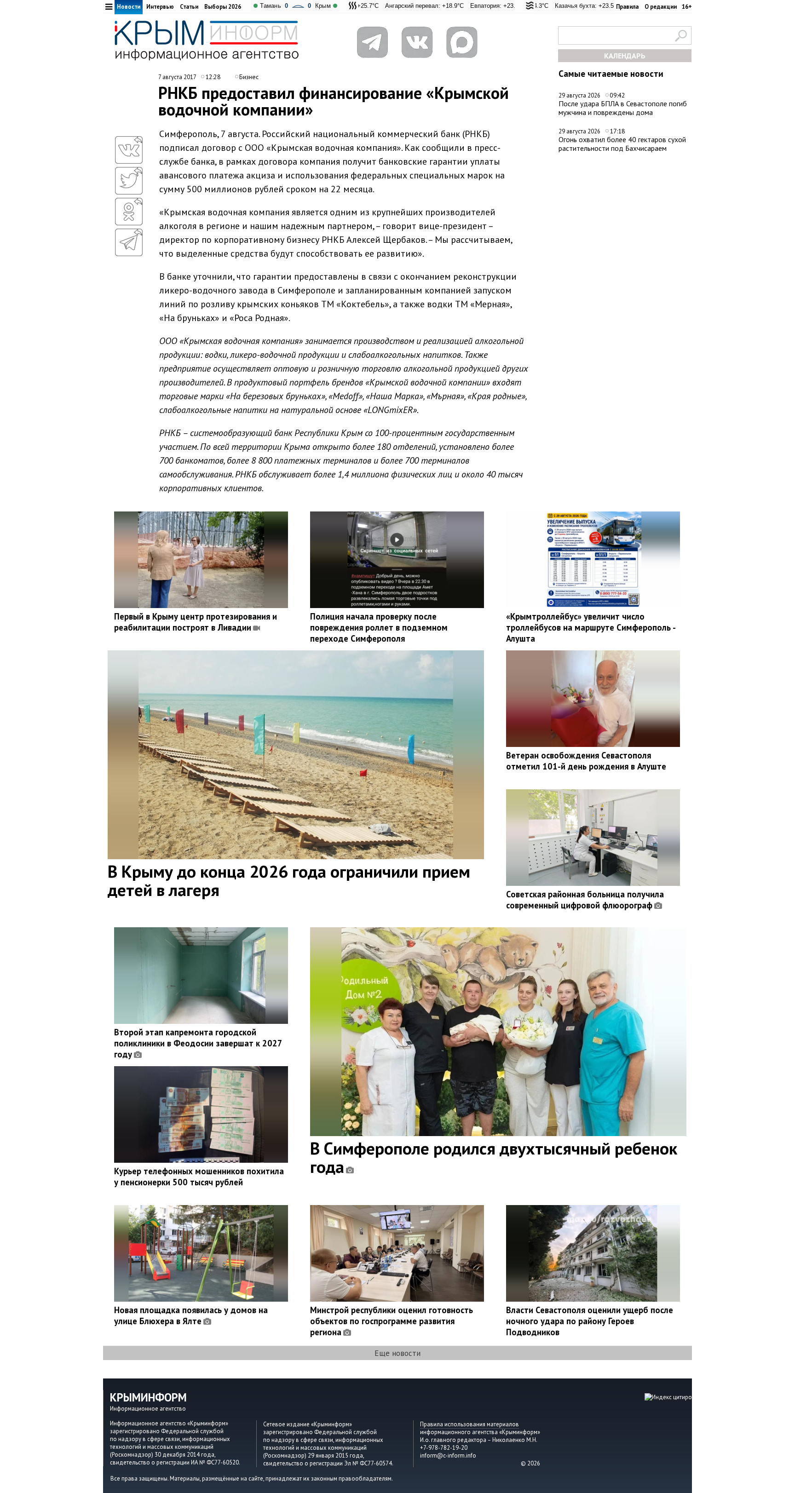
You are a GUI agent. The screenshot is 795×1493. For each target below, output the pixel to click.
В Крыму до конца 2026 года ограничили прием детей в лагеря (289, 880)
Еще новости (397, 1353)
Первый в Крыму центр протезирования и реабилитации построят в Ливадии (195, 622)
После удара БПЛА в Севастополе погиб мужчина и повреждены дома (623, 108)
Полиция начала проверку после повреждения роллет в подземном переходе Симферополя (379, 627)
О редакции (661, 7)
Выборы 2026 (222, 7)
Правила (627, 7)
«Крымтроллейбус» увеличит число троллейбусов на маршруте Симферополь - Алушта (590, 627)
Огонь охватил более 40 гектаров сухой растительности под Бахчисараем (622, 144)
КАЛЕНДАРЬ (624, 55)
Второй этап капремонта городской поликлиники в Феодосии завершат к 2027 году (198, 1043)
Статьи (189, 7)
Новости (128, 7)
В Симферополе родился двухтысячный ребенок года (493, 1157)
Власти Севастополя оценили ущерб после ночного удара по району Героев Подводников (589, 1321)
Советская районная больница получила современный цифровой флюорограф (585, 900)
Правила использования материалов (469, 1424)
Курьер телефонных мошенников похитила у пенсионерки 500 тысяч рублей (199, 1177)
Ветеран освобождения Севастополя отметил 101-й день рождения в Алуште (586, 761)
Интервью (160, 7)
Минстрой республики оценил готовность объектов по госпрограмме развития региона (391, 1321)
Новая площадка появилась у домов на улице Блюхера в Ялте (191, 1315)
